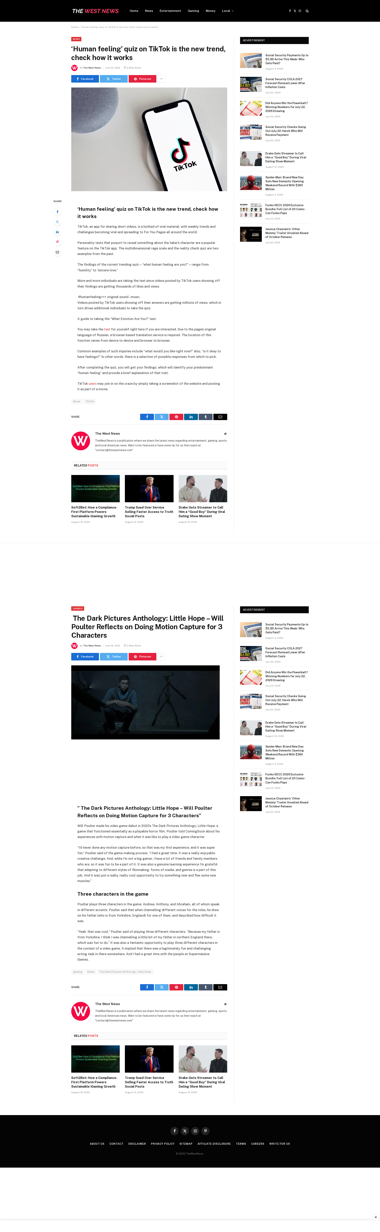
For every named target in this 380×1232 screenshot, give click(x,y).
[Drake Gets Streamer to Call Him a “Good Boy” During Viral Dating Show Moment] (203, 488)
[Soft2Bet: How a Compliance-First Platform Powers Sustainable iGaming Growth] (95, 488)
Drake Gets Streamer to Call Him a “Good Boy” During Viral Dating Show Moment (202, 512)
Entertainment (170, 10)
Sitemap (186, 1143)
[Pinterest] (57, 242)
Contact (116, 1143)
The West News (92, 67)
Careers (257, 1143)
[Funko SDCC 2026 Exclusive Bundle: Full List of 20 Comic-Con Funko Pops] (251, 210)
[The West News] (95, 11)
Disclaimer (137, 1143)
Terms (241, 1143)
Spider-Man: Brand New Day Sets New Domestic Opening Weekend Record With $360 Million (284, 183)
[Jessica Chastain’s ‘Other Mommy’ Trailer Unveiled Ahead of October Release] (251, 234)
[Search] (307, 11)
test (107, 329)
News (149, 10)
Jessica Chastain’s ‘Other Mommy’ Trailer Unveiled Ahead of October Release (286, 233)
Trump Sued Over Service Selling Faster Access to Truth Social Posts (149, 512)
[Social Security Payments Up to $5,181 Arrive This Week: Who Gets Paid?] (251, 60)
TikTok (89, 401)
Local (226, 10)
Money (210, 10)
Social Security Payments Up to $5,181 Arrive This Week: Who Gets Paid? (286, 59)
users (93, 384)
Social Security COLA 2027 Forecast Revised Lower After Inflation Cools (285, 83)
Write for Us (279, 1143)
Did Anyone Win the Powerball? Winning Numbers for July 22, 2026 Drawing (286, 107)
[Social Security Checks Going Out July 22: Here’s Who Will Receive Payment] (251, 132)
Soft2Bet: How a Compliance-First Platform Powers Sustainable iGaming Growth (94, 512)
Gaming (193, 10)
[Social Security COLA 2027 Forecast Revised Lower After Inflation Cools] (251, 84)
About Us (97, 1143)
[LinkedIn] (57, 232)
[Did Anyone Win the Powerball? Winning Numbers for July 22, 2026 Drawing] (251, 108)
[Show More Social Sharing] (161, 79)
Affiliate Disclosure (214, 1143)
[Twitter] (57, 222)
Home (134, 10)
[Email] (57, 252)
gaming (77, 971)
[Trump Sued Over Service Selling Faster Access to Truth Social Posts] (149, 488)
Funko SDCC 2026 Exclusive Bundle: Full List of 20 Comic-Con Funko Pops (285, 209)
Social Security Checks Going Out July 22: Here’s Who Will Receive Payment (285, 130)
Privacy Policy (163, 1143)
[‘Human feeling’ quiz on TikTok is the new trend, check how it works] (149, 190)
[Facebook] (57, 212)
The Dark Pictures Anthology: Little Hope (125, 971)
